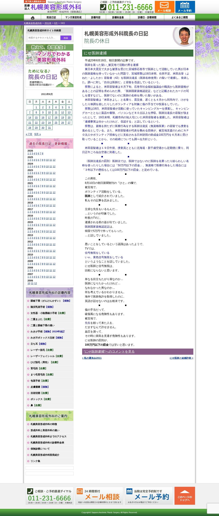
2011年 (47, 23)
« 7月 (29, 134)
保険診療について (40, 448)
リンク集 (35, 461)
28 (29, 127)
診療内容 (96, 18)
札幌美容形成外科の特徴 (44, 424)
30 (43, 127)
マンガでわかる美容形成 (73, 18)
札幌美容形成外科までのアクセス (49, 436)
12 (62, 112)
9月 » (37, 134)
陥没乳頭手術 (43, 306)
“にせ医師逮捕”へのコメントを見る (109, 351)
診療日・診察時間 (147, 18)
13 (69, 112)
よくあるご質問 (179, 18)
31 (49, 127)
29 (36, 127)
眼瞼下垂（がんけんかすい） (51, 300)
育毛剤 (39, 368)
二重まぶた (41, 319)
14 (29, 117)
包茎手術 (40, 380)
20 (69, 117)
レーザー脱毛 (43, 350)
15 (36, 117)
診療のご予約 (185, 7)
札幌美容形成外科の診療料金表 (47, 442)
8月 (56, 23)
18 (56, 117)
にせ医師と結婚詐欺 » (181, 358)
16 (43, 117)
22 (36, 122)
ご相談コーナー (164, 7)
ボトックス (41, 399)
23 (43, 122)
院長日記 (51, 18)
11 (56, 112)
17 (49, 117)
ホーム (32, 18)
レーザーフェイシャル (47, 356)
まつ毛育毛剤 (43, 374)
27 (69, 122)
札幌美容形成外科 (33, 23)
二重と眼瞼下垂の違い (43, 325)
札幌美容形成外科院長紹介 (45, 454)
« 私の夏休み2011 (92, 358)
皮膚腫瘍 (40, 386)
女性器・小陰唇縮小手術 (49, 313)
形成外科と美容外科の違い (45, 430)
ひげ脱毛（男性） (45, 362)
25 (56, 122)
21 (29, 122)
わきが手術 (48, 331)
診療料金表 (118, 18)
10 (49, 112)
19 (62, 117)
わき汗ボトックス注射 (47, 337)
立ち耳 (39, 343)
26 (62, 122)
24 (49, 122)
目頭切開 (40, 393)
